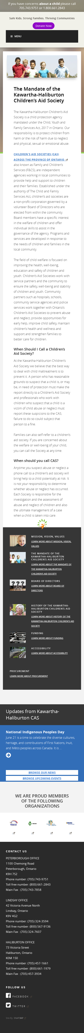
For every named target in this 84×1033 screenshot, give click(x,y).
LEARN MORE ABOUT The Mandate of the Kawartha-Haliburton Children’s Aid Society (51, 569)
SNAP (18, 1017)
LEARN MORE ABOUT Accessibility (49, 653)
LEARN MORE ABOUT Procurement (29, 676)
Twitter (18, 1006)
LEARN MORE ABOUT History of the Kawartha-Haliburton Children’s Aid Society (52, 621)
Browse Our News (42, 772)
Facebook (20, 996)
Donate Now (44, 26)
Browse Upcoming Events (42, 778)
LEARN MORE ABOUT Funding (47, 638)
